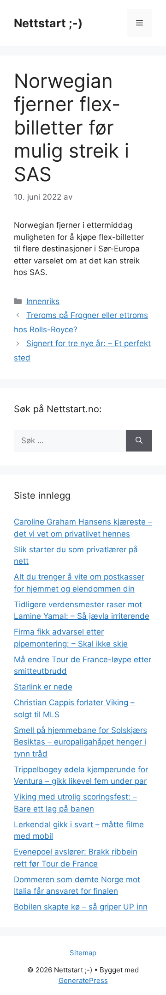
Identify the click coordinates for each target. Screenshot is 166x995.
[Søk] (139, 441)
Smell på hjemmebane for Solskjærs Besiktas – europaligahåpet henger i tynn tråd (80, 742)
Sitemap (83, 952)
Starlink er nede (43, 686)
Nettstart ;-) (48, 23)
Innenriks (42, 301)
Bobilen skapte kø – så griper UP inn (81, 906)
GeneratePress (83, 980)
